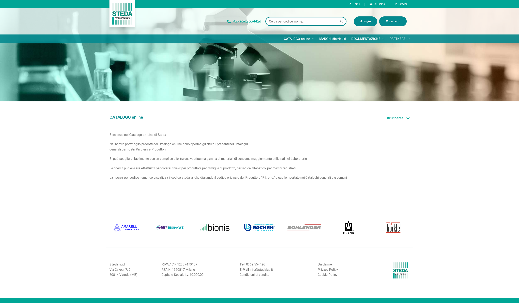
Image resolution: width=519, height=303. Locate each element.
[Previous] (108, 228)
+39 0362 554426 (247, 21)
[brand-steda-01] (125, 227)
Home (356, 3)
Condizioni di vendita (254, 275)
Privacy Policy (328, 270)
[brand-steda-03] (393, 227)
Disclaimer (325, 264)
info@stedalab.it (261, 270)
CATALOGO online (297, 39)
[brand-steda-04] (348, 227)
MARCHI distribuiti (332, 39)
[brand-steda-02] (170, 227)
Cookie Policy (327, 275)
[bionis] (215, 227)
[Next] (410, 228)
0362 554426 (255, 264)
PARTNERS (397, 39)
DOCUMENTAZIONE (365, 39)
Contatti (402, 3)
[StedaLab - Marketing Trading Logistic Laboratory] (122, 13)
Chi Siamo (379, 3)
